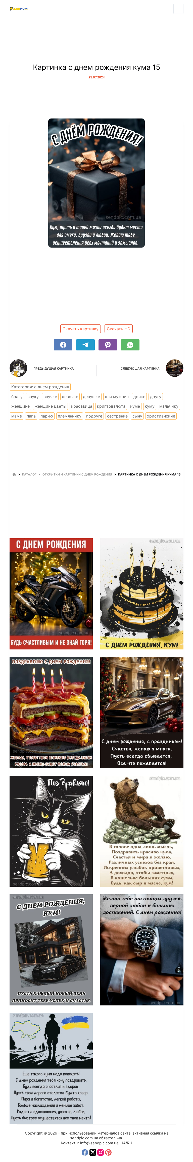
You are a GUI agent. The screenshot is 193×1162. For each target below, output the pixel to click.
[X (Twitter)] (92, 1152)
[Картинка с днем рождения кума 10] (51, 1068)
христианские (161, 416)
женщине (20, 406)
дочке (139, 396)
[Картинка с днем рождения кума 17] (51, 712)
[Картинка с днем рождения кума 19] (51, 593)
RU (129, 1143)
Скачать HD (118, 328)
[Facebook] (63, 344)
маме (16, 416)
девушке (91, 396)
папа (31, 416)
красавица (81, 406)
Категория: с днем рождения (40, 386)
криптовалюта (111, 406)
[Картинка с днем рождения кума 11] (141, 949)
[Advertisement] (96, 288)
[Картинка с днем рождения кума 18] (141, 593)
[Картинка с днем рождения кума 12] (51, 949)
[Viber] (108, 344)
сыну (137, 416)
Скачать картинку (81, 328)
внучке (50, 396)
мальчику (168, 406)
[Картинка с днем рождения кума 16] (141, 712)
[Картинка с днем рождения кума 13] (141, 831)
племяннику (69, 416)
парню (46, 416)
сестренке (117, 416)
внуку (33, 396)
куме (135, 406)
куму (150, 406)
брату (17, 396)
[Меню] (178, 9)
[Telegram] (85, 344)
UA (123, 1143)
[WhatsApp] (130, 344)
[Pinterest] (108, 1152)
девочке (70, 396)
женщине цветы (50, 406)
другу (155, 396)
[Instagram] (100, 1152)
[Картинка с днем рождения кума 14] (51, 831)
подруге (94, 416)
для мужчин (117, 396)
